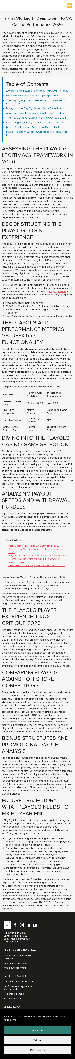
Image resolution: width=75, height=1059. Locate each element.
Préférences (37, 1050)
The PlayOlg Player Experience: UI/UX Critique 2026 (36, 117)
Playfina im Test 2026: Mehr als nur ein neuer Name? (38, 555)
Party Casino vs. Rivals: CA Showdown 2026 (34, 545)
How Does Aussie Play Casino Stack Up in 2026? (36, 565)
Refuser (37, 1040)
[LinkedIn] (28, 925)
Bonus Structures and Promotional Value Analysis (34, 127)
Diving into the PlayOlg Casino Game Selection (33, 108)
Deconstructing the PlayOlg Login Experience (32, 95)
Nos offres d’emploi (14, 993)
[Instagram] (21, 925)
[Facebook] (15, 925)
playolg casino (57, 291)
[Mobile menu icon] (69, 5)
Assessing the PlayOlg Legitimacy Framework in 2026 (37, 90)
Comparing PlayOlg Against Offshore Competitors (34, 122)
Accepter (37, 1030)
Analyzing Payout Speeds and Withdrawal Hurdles (35, 113)
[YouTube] (35, 925)
